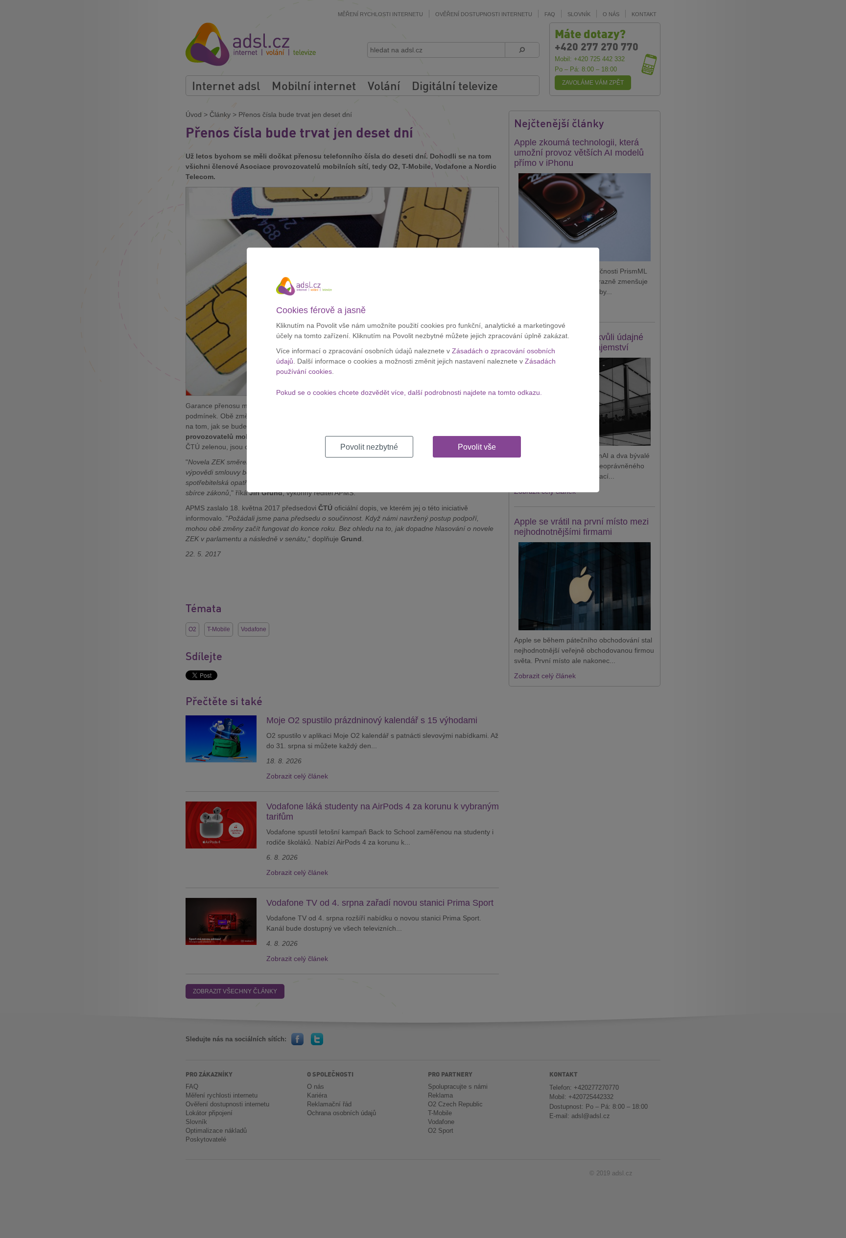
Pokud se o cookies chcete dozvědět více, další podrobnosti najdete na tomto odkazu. (409, 392)
